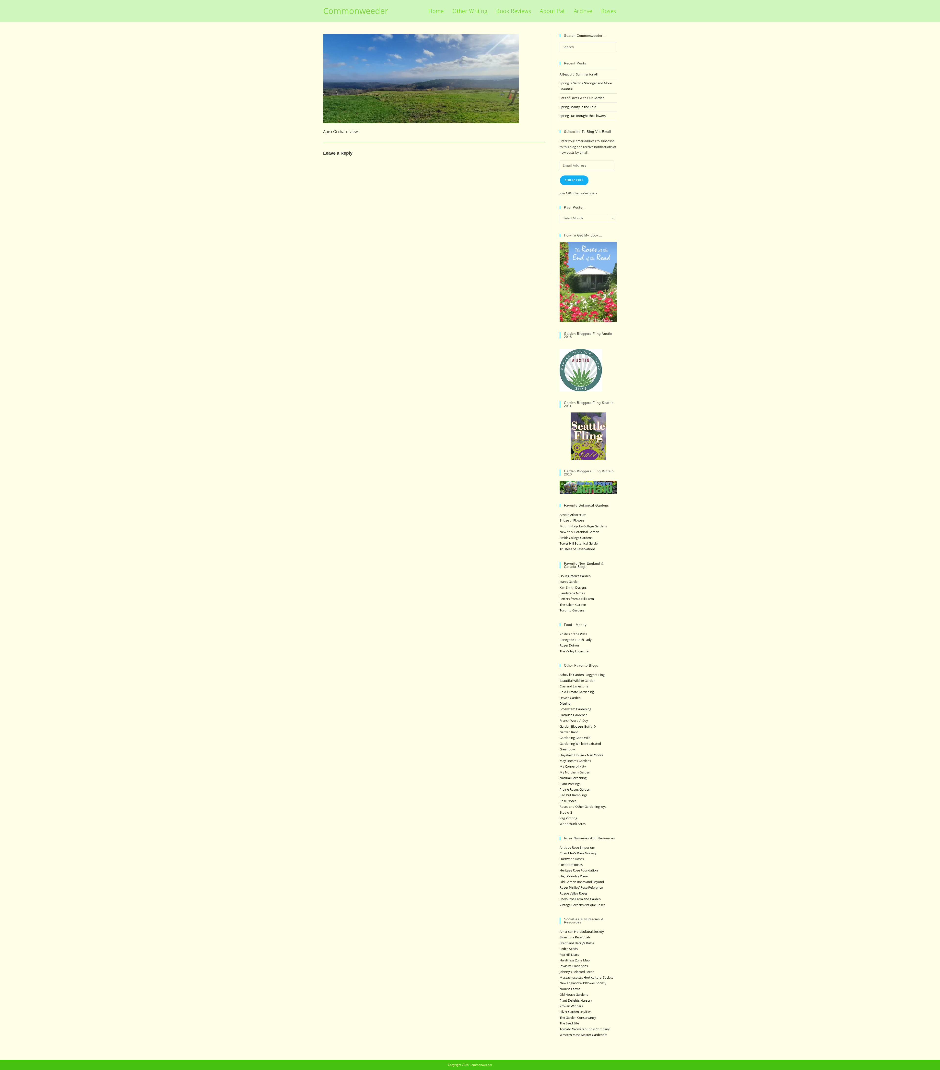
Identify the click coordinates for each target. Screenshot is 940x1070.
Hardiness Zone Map (575, 960)
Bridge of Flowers (572, 520)
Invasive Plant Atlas (574, 966)
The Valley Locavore (574, 651)
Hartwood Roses (572, 859)
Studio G (566, 812)
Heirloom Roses (571, 864)
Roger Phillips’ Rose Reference (581, 887)
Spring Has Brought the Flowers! (583, 115)
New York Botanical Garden (579, 532)
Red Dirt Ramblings (573, 795)
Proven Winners (571, 1006)
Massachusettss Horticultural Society (586, 977)
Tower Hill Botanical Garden (579, 543)
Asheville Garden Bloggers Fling (582, 674)
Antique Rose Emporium (577, 847)
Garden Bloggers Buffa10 (578, 726)
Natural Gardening (573, 778)
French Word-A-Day (574, 720)
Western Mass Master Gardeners (583, 1035)
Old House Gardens (574, 994)
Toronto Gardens (572, 610)
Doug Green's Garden (575, 576)
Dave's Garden (570, 698)
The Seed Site (569, 1023)
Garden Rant (569, 732)
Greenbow (567, 749)
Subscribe (574, 180)
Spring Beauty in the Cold (578, 107)
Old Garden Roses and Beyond (582, 882)
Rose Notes (568, 801)
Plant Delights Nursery (576, 1000)
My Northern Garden (575, 772)
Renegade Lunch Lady (576, 639)
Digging (565, 703)
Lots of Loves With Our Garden (582, 98)
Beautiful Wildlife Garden (577, 680)
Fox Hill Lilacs (569, 954)
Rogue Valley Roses (574, 893)
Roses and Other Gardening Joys (583, 806)
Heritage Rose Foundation (579, 870)
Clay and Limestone (574, 686)
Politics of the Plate (573, 634)
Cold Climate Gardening (577, 692)
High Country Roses (574, 876)
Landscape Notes (572, 593)
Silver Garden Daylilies (575, 1011)
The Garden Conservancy (578, 1017)
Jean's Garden (569, 581)
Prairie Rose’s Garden (575, 789)
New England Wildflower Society (583, 983)
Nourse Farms (570, 989)
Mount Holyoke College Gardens (583, 526)
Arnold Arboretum (573, 514)
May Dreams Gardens (575, 761)
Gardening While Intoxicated (580, 743)
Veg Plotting (568, 818)
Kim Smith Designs (573, 587)
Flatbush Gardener (573, 715)
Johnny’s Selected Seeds (577, 972)
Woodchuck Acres (573, 823)
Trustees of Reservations (577, 549)
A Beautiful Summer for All (579, 74)
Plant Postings (570, 784)
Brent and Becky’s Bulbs (577, 943)
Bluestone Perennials (575, 937)
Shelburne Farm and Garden (580, 899)
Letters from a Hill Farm (577, 599)
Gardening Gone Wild (575, 737)
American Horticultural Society (582, 931)
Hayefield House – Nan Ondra (581, 755)
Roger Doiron (569, 645)
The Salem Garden (573, 604)
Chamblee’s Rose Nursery (578, 853)
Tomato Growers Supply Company (585, 1029)
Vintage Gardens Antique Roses (582, 905)
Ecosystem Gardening (575, 709)
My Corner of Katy (573, 766)
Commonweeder (355, 10)
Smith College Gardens (576, 537)
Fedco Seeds (569, 948)
